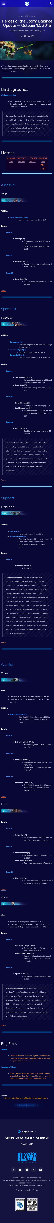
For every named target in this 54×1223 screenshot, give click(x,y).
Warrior (43, 158)
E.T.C (42, 165)
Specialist (32, 158)
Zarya (43, 168)
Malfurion (21, 162)
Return (3, 291)
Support (21, 158)
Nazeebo (32, 162)
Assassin (11, 158)
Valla (11, 162)
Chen (43, 162)
